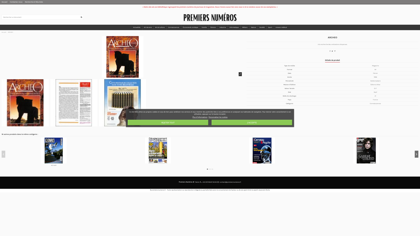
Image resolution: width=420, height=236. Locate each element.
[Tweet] (332, 51)
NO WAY (54, 165)
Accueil (5, 2)
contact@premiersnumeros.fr (230, 182)
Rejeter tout (168, 122)
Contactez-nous (16, 2)
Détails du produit (332, 60)
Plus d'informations (199, 117)
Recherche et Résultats (34, 2)
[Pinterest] (334, 51)
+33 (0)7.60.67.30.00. (209, 182)
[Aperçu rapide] (53, 162)
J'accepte (252, 122)
